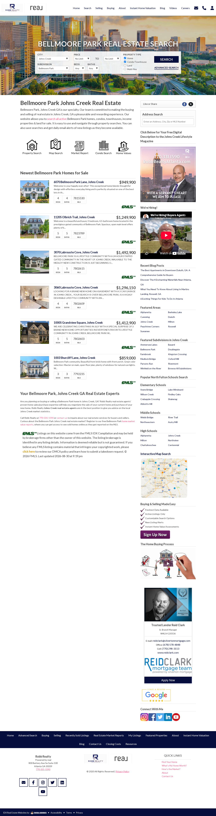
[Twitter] (160, 716)
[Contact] (23, 782)
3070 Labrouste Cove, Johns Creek (76, 252)
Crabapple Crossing (150, 399)
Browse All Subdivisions (179, 368)
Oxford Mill (173, 359)
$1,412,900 (126, 323)
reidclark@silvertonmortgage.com (171, 640)
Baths (91, 64)
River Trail (173, 417)
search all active (57, 119)
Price (77, 54)
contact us (62, 417)
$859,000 (127, 358)
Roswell (172, 326)
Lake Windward (175, 389)
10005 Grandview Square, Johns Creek (78, 322)
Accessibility (56, 812)
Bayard (171, 344)
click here (29, 451)
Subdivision (44, 64)
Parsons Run (146, 363)
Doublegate (174, 349)
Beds (77, 64)
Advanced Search (166, 67)
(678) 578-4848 (171, 644)
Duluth (171, 317)
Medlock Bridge (148, 359)
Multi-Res (132, 69)
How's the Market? (171, 769)
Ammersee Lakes (148, 344)
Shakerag (172, 399)
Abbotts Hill (146, 404)
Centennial (173, 445)
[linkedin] (62, 782)
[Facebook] (152, 716)
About (165, 772)
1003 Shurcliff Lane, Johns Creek (74, 357)
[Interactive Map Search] (164, 477)
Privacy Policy (122, 771)
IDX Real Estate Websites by (16, 812)
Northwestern (147, 422)
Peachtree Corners (149, 326)
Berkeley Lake (175, 312)
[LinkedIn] (168, 716)
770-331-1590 (46, 417)
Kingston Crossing (177, 354)
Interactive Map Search (155, 454)
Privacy (79, 812)
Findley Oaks (174, 394)
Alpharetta (145, 312)
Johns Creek (146, 321)
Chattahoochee (148, 445)
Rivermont (173, 363)
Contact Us (167, 776)
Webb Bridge (146, 417)
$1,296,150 (126, 288)
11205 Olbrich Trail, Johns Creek (74, 217)
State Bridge (146, 389)
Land (129, 65)
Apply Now (168, 680)
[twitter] (52, 782)
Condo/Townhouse (137, 61)
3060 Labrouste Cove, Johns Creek (76, 287)
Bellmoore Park (147, 349)
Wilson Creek (147, 394)
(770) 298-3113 (170, 648)
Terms (69, 812)
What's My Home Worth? (174, 765)
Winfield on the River (150, 368)
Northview (173, 440)
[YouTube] (176, 716)
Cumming (145, 317)
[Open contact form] (196, 7)
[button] (168, 564)
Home (130, 58)
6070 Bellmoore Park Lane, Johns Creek (79, 182)
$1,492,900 (126, 252)
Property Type (132, 54)
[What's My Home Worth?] (124, 147)
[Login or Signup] (212, 7)
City (40, 54)
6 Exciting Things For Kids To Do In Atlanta (161, 298)
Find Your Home (169, 762)
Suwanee (145, 331)
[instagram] (43, 782)
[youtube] (43, 791)
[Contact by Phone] (204, 7)
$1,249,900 (126, 217)
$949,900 (127, 182)
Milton (171, 321)
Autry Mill (173, 422)
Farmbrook (145, 354)
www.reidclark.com (168, 652)
